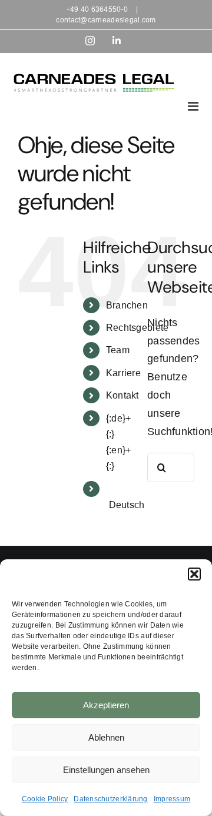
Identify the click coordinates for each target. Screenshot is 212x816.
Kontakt (122, 395)
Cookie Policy (45, 799)
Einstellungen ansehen (106, 770)
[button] (194, 574)
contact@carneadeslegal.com (105, 20)
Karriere (123, 373)
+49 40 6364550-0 (97, 9)
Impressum (172, 799)
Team (118, 350)
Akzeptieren (106, 705)
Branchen (127, 305)
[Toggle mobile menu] (194, 106)
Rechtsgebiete (137, 328)
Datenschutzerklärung (110, 799)
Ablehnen (106, 737)
